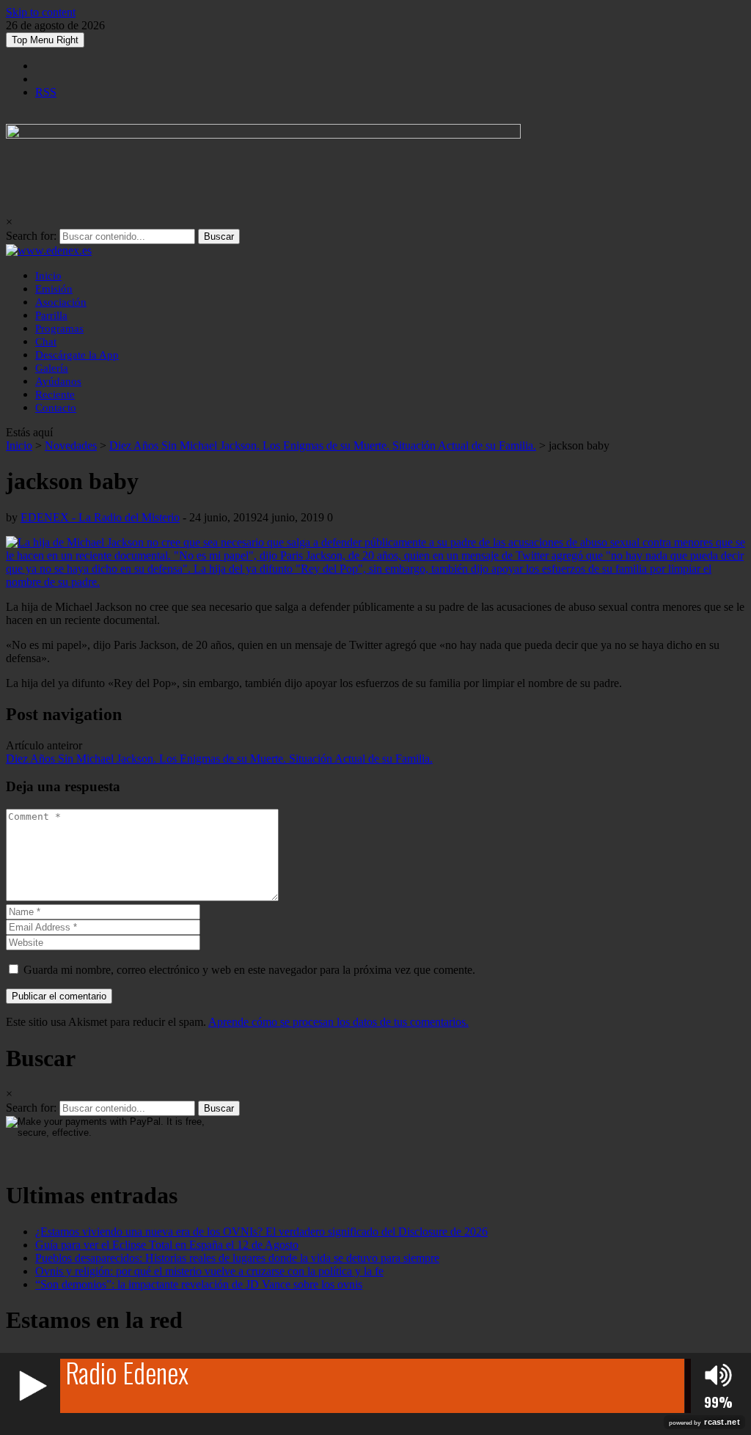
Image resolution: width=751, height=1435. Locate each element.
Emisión (54, 289)
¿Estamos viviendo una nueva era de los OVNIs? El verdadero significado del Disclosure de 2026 (261, 1231)
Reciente (55, 394)
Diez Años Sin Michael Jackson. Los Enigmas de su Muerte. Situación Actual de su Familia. (322, 445)
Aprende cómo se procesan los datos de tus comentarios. (338, 1022)
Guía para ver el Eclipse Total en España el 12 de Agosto (166, 1244)
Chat (45, 342)
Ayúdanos (58, 381)
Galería (51, 368)
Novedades (71, 445)
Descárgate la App (77, 355)
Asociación (61, 302)
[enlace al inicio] (49, 250)
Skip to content (41, 12)
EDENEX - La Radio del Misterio (100, 517)
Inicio (48, 276)
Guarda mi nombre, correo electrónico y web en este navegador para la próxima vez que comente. (249, 970)
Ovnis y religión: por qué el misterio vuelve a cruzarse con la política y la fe (209, 1271)
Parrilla (51, 315)
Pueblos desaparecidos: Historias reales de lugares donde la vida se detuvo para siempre (237, 1258)
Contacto (55, 408)
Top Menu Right (45, 39)
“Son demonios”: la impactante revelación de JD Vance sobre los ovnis (198, 1284)
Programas (59, 328)
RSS (45, 92)
